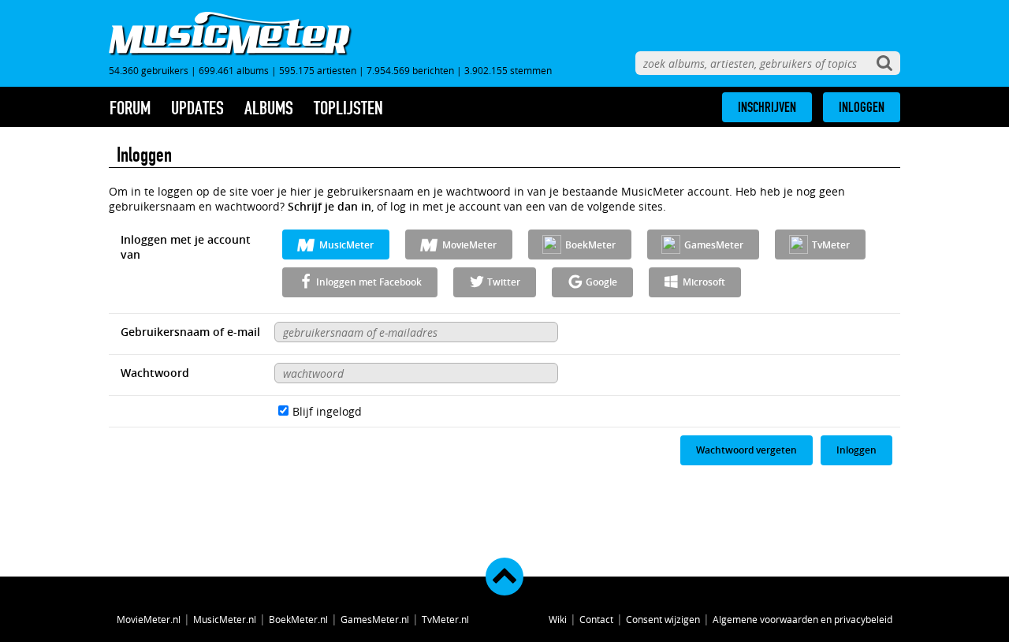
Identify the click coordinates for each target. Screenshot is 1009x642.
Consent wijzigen (663, 619)
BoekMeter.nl (298, 619)
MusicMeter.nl (224, 619)
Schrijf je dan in (329, 206)
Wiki (558, 619)
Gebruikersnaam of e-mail (190, 331)
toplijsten (348, 108)
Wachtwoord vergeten (746, 450)
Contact (596, 619)
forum (130, 108)
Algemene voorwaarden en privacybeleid (802, 619)
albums (268, 108)
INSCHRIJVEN (767, 107)
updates (197, 108)
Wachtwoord (155, 372)
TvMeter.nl (445, 619)
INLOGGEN (861, 107)
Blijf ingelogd (327, 411)
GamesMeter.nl (375, 619)
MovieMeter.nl (149, 619)
